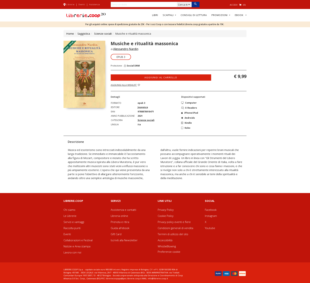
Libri (155, 15)
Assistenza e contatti (123, 209)
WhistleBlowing (167, 246)
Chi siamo (69, 209)
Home (70, 33)
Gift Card (116, 234)
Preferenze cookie (169, 251)
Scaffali (168, 15)
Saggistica (84, 33)
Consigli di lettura (194, 15)
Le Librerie (70, 216)
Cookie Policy (165, 216)
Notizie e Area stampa (77, 246)
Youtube (210, 228)
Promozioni (220, 15)
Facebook (211, 209)
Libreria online (119, 216)
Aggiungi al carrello (160, 77)
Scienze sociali (103, 33)
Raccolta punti (72, 228)
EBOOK (240, 15)
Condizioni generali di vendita (175, 228)
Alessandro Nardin (125, 49)
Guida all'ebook (120, 228)
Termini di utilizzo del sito (173, 234)
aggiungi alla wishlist (124, 85)
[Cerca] (195, 4)
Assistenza (94, 4)
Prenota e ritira (120, 222)
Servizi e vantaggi (74, 222)
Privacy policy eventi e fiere (174, 222)
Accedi (234, 4)
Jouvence (143, 107)
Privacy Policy (166, 209)
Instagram (211, 216)
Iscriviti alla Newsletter (124, 240)
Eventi (82, 4)
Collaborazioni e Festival (78, 240)
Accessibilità (165, 240)
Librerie (70, 4)
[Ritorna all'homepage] (86, 15)
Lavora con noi (72, 252)
